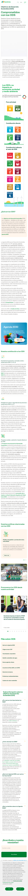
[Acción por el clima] (18, 108)
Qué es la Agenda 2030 (9, 645)
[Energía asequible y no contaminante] (10, 108)
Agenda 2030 (5, 234)
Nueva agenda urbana (8, 662)
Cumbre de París (15, 308)
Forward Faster (9, 302)
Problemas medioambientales (10, 676)
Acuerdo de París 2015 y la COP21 (11, 667)
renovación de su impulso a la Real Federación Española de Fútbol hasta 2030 (13, 495)
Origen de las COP (7, 649)
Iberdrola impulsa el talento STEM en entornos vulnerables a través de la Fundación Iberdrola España (14, 617)
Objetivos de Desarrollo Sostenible (13, 218)
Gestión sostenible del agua (10, 658)
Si (20, 888)
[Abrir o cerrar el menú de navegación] (25, 2)
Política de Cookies (18, 880)
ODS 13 (3, 375)
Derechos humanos (8, 672)
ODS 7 (2, 373)
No (9, 888)
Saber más (19, 340)
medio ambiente (13, 720)
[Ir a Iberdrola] (6, 2)
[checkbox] (1, 860)
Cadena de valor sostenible (10, 680)
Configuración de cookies (8, 882)
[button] (24, 560)
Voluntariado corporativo (9, 653)
